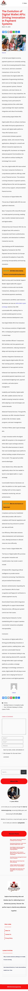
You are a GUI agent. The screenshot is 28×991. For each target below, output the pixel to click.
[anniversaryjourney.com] (4, 3)
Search (23, 772)
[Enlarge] (18, 788)
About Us (7, 930)
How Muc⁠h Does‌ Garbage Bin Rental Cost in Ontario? (18, 857)
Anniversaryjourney (15, 987)
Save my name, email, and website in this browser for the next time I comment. (13, 753)
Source (4, 52)
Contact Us (8, 934)
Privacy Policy (8, 938)
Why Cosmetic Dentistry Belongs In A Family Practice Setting (18, 840)
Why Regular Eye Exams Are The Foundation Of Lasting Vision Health (17, 870)
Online (5, 703)
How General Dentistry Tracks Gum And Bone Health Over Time (18, 844)
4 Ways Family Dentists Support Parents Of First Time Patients (17, 865)
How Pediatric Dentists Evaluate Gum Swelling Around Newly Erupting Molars (17, 848)
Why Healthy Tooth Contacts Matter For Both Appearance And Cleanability (17, 853)
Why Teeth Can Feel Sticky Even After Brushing (17, 861)
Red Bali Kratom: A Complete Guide (14, 705)
